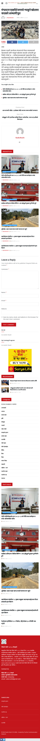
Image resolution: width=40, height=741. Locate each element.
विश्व (2, 453)
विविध (2, 450)
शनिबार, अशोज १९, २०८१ (22, 17)
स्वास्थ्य (3, 478)
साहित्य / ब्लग (4, 468)
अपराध (3, 411)
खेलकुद (3, 422)
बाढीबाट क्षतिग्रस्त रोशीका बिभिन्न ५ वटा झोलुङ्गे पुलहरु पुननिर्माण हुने (19, 94)
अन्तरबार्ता (3, 408)
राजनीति (3, 439)
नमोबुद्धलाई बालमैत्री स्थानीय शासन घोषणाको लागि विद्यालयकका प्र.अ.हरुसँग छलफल (21, 389)
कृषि (2, 418)
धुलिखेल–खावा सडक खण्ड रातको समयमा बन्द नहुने (15, 98)
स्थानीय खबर (4, 471)
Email (3, 300)
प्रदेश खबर (4, 436)
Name (4, 292)
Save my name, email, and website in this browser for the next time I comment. (20, 318)
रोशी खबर (3, 443)
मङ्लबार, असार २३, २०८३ (15, 231)
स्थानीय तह (4, 475)
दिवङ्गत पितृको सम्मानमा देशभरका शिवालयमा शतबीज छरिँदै (23, 381)
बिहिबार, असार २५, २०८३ (15, 205)
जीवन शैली (3, 429)
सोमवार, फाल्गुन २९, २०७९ (16, 392)
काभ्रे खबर (4, 415)
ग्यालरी (2, 425)
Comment (5, 269)
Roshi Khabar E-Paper (9, 171)
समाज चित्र (4, 460)
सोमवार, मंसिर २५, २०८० (15, 383)
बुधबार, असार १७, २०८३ (14, 241)
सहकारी (3, 464)
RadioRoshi (10, 17)
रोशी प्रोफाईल (4, 446)
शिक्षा (2, 457)
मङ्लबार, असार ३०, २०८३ (15, 180)
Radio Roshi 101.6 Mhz (11, 732)
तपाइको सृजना (4, 432)
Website (4, 309)
